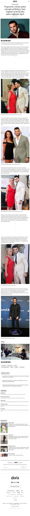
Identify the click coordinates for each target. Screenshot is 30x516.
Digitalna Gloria (15, 486)
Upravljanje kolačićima (15, 506)
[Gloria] (15, 1)
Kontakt (18, 504)
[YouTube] (18, 482)
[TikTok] (16, 482)
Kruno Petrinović (15, 16)
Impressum (4, 503)
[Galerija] (15, 28)
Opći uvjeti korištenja (23, 503)
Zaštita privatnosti (10, 503)
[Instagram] (14, 482)
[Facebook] (12, 482)
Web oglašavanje (16, 503)
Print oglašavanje (13, 504)
